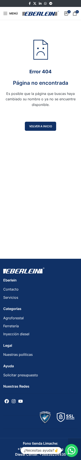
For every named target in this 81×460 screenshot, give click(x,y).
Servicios (10, 297)
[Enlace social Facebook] (29, 3)
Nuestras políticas (18, 354)
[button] (71, 450)
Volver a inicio (40, 126)
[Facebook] (6, 401)
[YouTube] (20, 401)
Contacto (11, 289)
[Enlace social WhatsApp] (45, 3)
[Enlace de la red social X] (35, 3)
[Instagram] (13, 401)
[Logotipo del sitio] (40, 13)
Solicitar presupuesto (20, 375)
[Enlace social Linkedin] (40, 3)
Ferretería (11, 326)
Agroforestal (13, 318)
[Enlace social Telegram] (51, 3)
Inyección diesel (16, 334)
